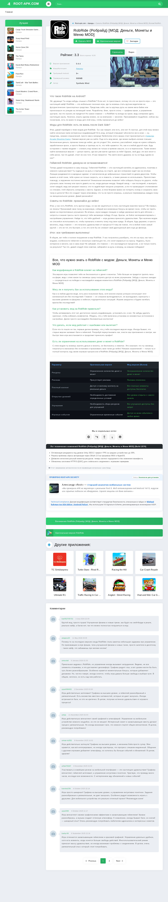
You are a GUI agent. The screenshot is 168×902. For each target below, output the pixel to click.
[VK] (96, 437)
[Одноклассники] (104, 437)
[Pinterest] (120, 437)
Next (118, 861)
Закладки (134, 41)
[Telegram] (89, 437)
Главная (9, 12)
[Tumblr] (112, 437)
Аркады (79, 68)
